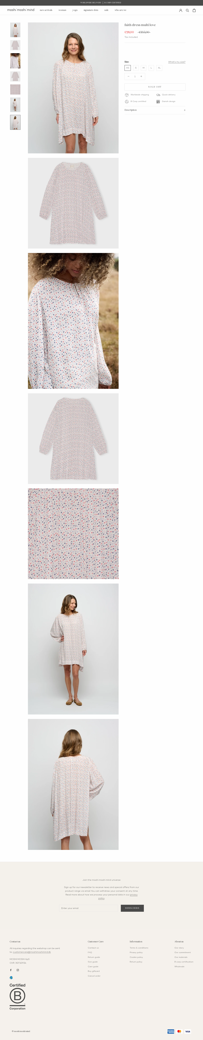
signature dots (91, 10)
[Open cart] (194, 10)
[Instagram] (18, 970)
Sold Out (155, 87)
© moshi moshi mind (21, 1031)
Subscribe (132, 908)
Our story (179, 948)
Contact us (93, 948)
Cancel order (94, 976)
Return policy (136, 962)
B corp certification (183, 962)
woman (62, 10)
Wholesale (179, 967)
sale (106, 10)
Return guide (94, 957)
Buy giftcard (94, 971)
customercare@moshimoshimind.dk (32, 952)
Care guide (93, 967)
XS (127, 68)
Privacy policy (136, 953)
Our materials (180, 957)
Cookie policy (136, 957)
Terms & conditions (139, 948)
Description (131, 110)
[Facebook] (11, 970)
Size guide (93, 962)
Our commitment (182, 953)
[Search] (187, 10)
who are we (120, 10)
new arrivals (46, 10)
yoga (74, 10)
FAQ (90, 953)
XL (159, 68)
